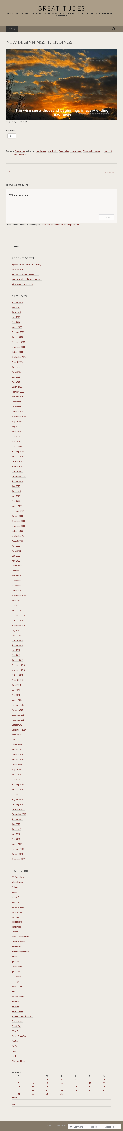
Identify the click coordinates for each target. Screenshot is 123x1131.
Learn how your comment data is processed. (60, 225)
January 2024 (17, 456)
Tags (14, 1051)
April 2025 (16, 382)
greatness (16, 971)
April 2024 (16, 441)
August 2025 (17, 362)
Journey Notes (18, 996)
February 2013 (18, 804)
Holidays (15, 981)
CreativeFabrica (18, 942)
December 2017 (18, 715)
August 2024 (17, 422)
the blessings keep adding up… (25, 274)
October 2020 (17, 620)
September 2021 (19, 595)
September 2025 (19, 357)
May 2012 (16, 834)
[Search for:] (114, 29)
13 (104, 1083)
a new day (111, 172)
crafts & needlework (20, 937)
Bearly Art (16, 897)
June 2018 (16, 685)
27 (104, 1090)
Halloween (16, 976)
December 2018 (18, 665)
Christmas (16, 932)
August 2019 (17, 645)
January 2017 (17, 750)
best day (15, 902)
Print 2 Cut (16, 1026)
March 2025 (17, 387)
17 (61, 1087)
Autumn (15, 887)
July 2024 (16, 426)
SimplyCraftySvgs (19, 1036)
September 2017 (19, 730)
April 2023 (16, 501)
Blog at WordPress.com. (61, 1126)
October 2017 (17, 725)
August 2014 (17, 769)
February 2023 (18, 511)
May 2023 (16, 496)
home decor (17, 986)
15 (33, 1087)
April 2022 (16, 561)
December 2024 (18, 402)
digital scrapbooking (20, 952)
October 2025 (17, 352)
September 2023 (19, 476)
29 (33, 1094)
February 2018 (18, 705)
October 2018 (17, 675)
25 (76, 1090)
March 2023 (17, 506)
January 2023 (17, 516)
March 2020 (17, 635)
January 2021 (17, 610)
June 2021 (16, 600)
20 (104, 1087)
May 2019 (16, 650)
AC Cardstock (18, 877)
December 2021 (18, 581)
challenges (16, 927)
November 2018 (18, 670)
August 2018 (17, 680)
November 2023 (18, 466)
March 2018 (17, 700)
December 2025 (18, 342)
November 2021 (18, 586)
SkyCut (15, 1041)
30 (47, 1094)
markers (15, 1001)
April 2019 (16, 655)
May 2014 (16, 779)
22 (33, 1090)
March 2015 (17, 764)
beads (14, 892)
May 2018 (16, 690)
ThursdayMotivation (91, 151)
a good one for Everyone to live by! (27, 264)
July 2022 (16, 546)
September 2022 (19, 536)
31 (61, 1094)
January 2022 (17, 576)
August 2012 (17, 819)
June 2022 (16, 551)
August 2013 (17, 799)
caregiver (16, 917)
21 (19, 1090)
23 (47, 1090)
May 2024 (16, 436)
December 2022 (18, 521)
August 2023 (17, 481)
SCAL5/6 (16, 1031)
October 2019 (17, 640)
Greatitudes (20, 151)
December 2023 (18, 461)
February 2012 (18, 849)
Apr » (14, 1105)
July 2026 (16, 307)
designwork (16, 947)
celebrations (17, 922)
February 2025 (18, 392)
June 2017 (16, 735)
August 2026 (17, 302)
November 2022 (18, 526)
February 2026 (18, 332)
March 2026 (17, 327)
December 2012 (18, 809)
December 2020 (18, 615)
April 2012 (16, 839)
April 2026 (16, 322)
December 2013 (18, 794)
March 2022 (17, 566)
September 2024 (19, 417)
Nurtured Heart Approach (22, 1016)
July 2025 (16, 367)
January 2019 (17, 660)
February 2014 (18, 784)
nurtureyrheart (76, 151)
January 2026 (17, 337)
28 (19, 1094)
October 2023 (17, 471)
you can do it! (18, 269)
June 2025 (16, 372)
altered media (17, 882)
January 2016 (17, 760)
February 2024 (18, 451)
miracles (15, 1006)
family (14, 957)
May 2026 (16, 317)
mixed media (17, 1011)
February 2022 (18, 571)
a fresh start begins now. (22, 284)
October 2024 (17, 412)
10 (61, 1083)
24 (61, 1090)
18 (76, 1087)
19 (90, 1087)
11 (76, 1083)
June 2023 (16, 491)
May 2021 (16, 605)
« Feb (14, 1098)
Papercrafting (17, 1021)
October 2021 (17, 591)
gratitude (15, 961)
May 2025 (16, 377)
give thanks (53, 151)
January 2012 (17, 854)
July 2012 (16, 824)
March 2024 (17, 446)
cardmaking (17, 912)
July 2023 (16, 486)
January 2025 (17, 397)
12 (90, 1083)
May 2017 (16, 740)
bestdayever (41, 151)
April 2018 (16, 695)
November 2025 (18, 347)
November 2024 (18, 407)
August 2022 (17, 541)
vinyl (14, 1056)
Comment (106, 217)
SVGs (14, 1046)
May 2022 (16, 556)
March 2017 (17, 745)
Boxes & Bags (18, 907)
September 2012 (19, 814)
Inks (13, 991)
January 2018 (17, 710)
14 (19, 1087)
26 (90, 1090)
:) (8, 172)
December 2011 (18, 859)
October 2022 (17, 531)
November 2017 (18, 720)
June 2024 (16, 431)
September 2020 (19, 625)
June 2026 (16, 312)
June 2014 (16, 774)
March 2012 (17, 844)
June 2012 (16, 829)
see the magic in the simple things (27, 279)
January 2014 (17, 789)
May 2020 (16, 630)
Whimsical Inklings (20, 1061)
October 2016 (17, 755)
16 (47, 1087)
